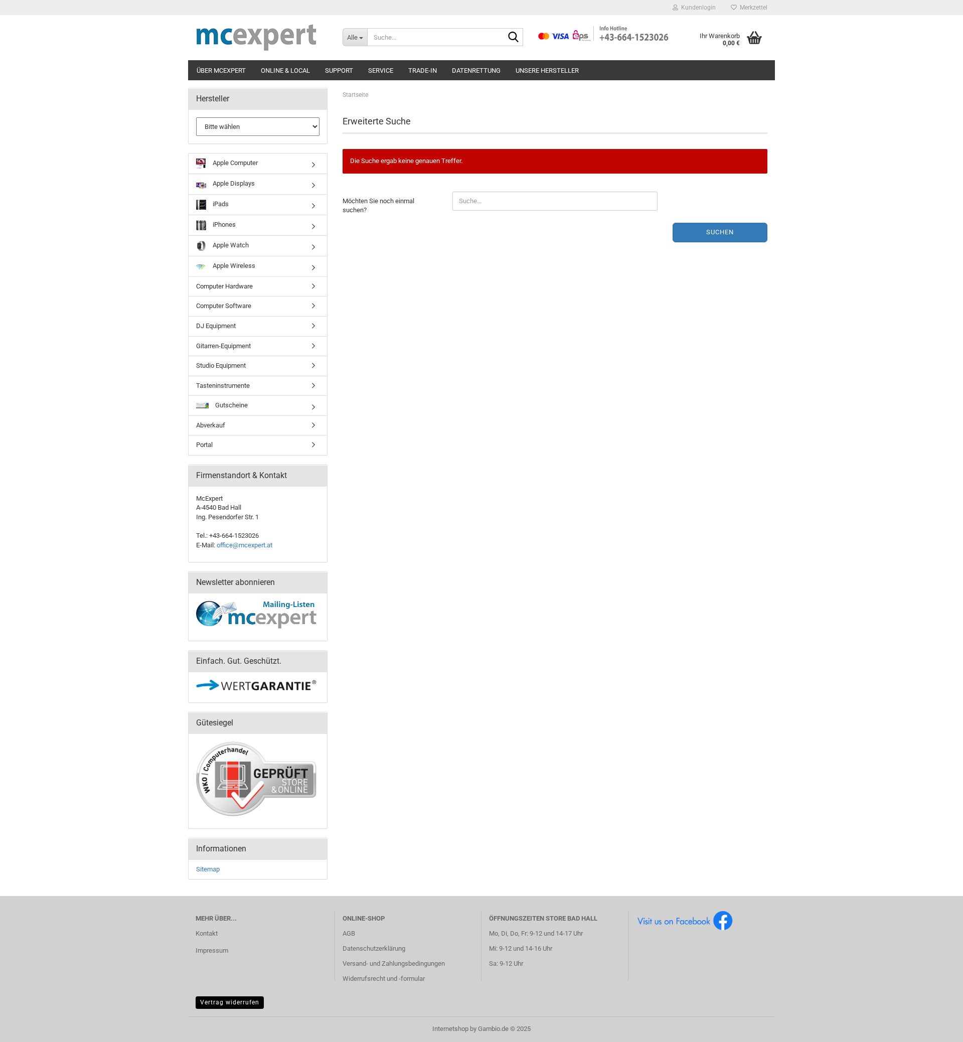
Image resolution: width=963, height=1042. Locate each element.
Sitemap (208, 869)
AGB (349, 933)
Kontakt (207, 933)
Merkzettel (752, 7)
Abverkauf (210, 425)
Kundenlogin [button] (697, 7)
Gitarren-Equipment (223, 346)
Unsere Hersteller (547, 70)
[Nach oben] (935, 1026)
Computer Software (223, 306)
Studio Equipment (221, 365)
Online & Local (285, 70)
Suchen (720, 232)
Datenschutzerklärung (374, 948)
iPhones (223, 224)
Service (380, 70)
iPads (220, 204)
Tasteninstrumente (223, 385)
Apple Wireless (233, 265)
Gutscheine (231, 405)
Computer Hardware (224, 286)
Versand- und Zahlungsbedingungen (394, 963)
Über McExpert (221, 70)
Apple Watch (230, 245)
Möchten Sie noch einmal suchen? (378, 205)
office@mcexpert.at (244, 545)
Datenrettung (476, 70)
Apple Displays (233, 183)
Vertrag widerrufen (229, 1002)
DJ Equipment (216, 326)
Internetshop (450, 1028)
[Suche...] (513, 38)
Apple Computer (234, 163)
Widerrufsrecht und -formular (384, 978)
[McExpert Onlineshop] (262, 37)
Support (339, 70)
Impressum (212, 950)
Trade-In (422, 70)
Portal (204, 445)
